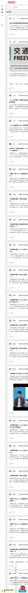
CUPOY (13, 95)
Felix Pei (13, 18)
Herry (12, 144)
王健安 (13, 42)
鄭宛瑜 (13, 169)
